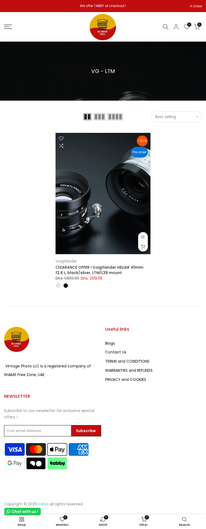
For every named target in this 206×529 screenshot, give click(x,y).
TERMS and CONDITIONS (127, 361)
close (11, 6)
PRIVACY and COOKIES (125, 379)
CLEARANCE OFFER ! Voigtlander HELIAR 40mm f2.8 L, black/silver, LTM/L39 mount (99, 270)
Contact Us (115, 352)
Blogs (110, 343)
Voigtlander (66, 261)
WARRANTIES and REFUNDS (129, 370)
